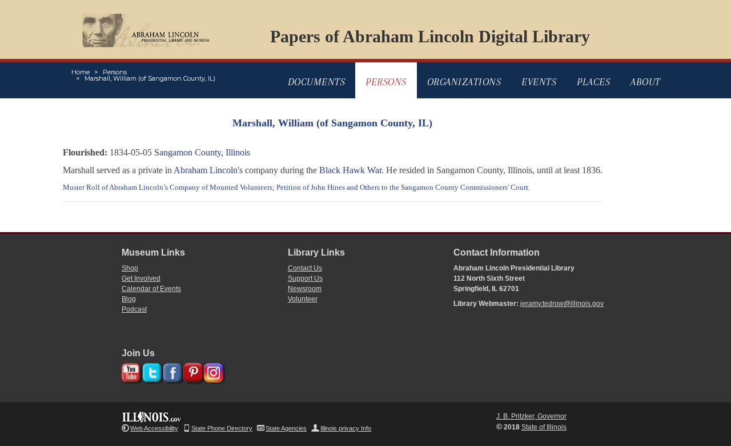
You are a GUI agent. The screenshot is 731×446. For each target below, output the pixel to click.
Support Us (305, 278)
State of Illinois (544, 427)
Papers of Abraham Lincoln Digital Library (430, 36)
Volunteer (303, 299)
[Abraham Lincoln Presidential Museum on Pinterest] (191, 371)
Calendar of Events (151, 289)
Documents (317, 81)
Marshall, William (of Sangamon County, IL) (150, 78)
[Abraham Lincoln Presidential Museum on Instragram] (212, 371)
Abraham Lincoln (206, 170)
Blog (129, 299)
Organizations (464, 81)
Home (80, 72)
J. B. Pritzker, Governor (531, 416)
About (645, 81)
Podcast (134, 309)
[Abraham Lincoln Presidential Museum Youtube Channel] (130, 371)
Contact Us (305, 268)
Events (538, 81)
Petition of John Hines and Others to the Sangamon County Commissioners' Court (402, 187)
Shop (130, 268)
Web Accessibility (154, 428)
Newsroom (305, 289)
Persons (115, 72)
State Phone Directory (221, 428)
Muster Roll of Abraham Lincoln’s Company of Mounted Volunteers (167, 187)
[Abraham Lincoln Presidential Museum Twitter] (150, 371)
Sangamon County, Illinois (202, 152)
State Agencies (286, 428)
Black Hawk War (350, 170)
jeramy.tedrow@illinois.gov (562, 304)
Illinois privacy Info (345, 428)
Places (593, 81)
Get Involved (141, 278)
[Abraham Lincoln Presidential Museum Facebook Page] (171, 371)
